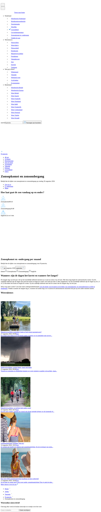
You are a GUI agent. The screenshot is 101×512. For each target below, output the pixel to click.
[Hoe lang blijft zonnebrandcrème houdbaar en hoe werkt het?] (15, 477)
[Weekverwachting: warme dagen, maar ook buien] (15, 366)
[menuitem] (52, 27)
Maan (6, 188)
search (3, 123)
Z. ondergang (9, 186)
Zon (17, 334)
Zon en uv (8, 184)
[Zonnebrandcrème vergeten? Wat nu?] (15, 441)
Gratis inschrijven (25, 510)
